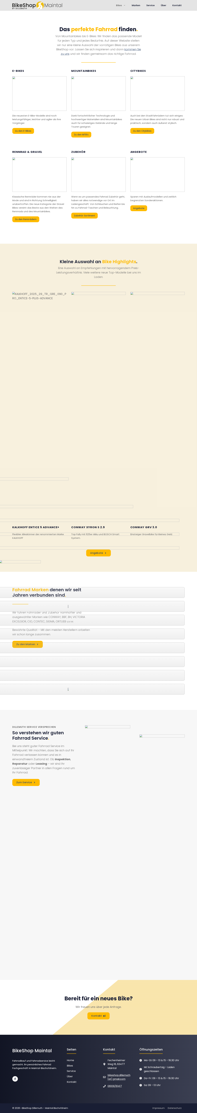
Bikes (119, 5)
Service (150, 5)
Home (70, 1060)
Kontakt (177, 5)
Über (163, 5)
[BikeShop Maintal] (37, 5)
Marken (136, 5)
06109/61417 (115, 1086)
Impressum (159, 1108)
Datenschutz (175, 1108)
